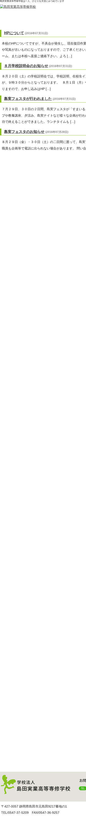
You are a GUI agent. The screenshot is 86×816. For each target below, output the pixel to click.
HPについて (14, 33)
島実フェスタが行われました (28, 99)
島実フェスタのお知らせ (24, 132)
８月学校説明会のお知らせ (26, 66)
